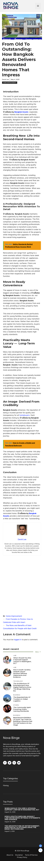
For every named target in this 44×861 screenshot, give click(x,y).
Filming (6, 785)
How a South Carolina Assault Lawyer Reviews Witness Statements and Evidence (21, 673)
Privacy (19, 857)
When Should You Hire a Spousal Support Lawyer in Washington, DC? (22, 660)
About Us (10, 855)
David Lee (5, 79)
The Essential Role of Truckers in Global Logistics (21, 699)
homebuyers (24, 415)
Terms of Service (31, 855)
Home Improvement (9, 82)
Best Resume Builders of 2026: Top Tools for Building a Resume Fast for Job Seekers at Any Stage (22, 721)
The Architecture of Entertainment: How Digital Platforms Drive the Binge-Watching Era (22, 687)
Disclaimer (19, 855)
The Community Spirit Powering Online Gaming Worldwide (22, 709)
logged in (17, 640)
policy (24, 857)
